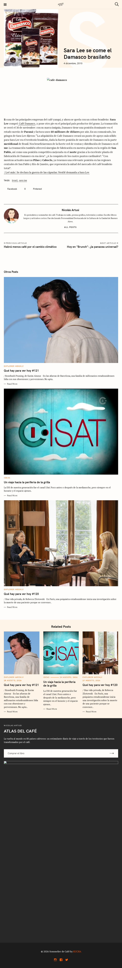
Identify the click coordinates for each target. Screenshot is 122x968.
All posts (70, 227)
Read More (12, 384)
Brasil (15, 180)
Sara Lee (23, 180)
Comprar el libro (16, 753)
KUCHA (77, 951)
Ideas (7, 478)
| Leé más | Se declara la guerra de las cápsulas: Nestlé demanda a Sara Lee (46, 172)
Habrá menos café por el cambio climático (30, 246)
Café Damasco (26, 123)
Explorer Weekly (14, 366)
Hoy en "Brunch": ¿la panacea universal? (92, 246)
